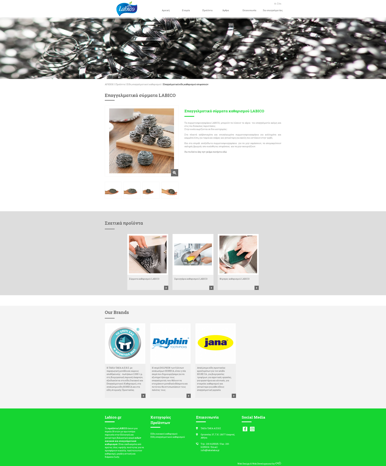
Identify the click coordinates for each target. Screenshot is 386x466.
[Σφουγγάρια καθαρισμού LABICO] (193, 254)
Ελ (275, 3)
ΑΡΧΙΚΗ (109, 84)
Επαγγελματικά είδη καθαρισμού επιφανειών (185, 84)
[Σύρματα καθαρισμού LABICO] (147, 254)
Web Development (262, 463)
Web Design (243, 463)
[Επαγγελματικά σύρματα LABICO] (141, 140)
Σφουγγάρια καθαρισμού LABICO (190, 278)
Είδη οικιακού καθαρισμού (163, 433)
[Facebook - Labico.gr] (245, 429)
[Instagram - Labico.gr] (252, 429)
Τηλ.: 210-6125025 (209, 443)
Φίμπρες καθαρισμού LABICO (235, 278)
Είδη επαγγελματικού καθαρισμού (144, 84)
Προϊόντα (120, 84)
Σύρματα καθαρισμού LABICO (144, 278)
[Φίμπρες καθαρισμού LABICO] (238, 254)
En (280, 3)
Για (186, 151)
